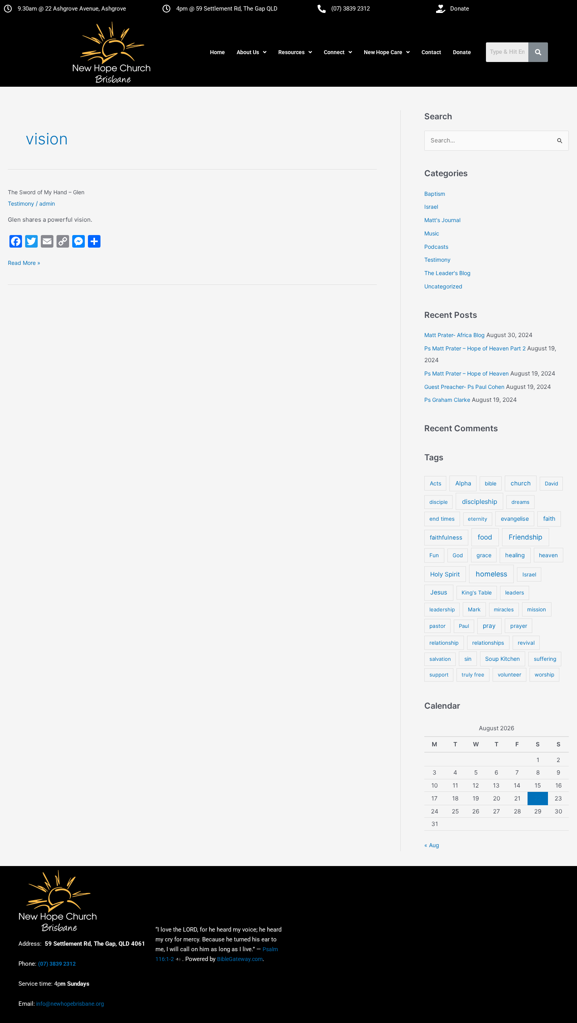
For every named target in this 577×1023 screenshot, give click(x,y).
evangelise (515, 518)
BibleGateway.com (240, 959)
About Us (248, 52)
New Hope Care (383, 52)
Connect (334, 52)
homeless (491, 574)
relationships (488, 643)
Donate (462, 52)
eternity (477, 519)
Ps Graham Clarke (447, 399)
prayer (518, 625)
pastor (437, 626)
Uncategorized (443, 286)
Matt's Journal (442, 220)
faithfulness (446, 537)
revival (526, 643)
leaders (514, 592)
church (521, 483)
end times (442, 519)
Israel (431, 206)
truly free (473, 674)
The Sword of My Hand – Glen (46, 192)
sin (467, 658)
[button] (251, 52)
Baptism (434, 193)
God (458, 555)
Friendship (525, 537)
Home (217, 52)
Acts (435, 483)
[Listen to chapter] (178, 959)
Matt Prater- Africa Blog (454, 335)
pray (489, 625)
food (485, 537)
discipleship (479, 501)
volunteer (509, 674)
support (439, 674)
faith (549, 518)
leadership (442, 609)
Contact (431, 52)
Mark (474, 609)
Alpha (463, 483)
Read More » (24, 262)
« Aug (431, 845)
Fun (434, 555)
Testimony (21, 203)
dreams (520, 502)
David (551, 483)
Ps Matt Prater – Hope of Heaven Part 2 (475, 348)
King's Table (477, 592)
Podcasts (436, 246)
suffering (545, 659)
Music (431, 233)
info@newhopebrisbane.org (69, 1004)
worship (544, 674)
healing (515, 555)
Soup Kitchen (502, 658)
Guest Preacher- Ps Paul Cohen (464, 386)
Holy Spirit (445, 574)
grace (484, 555)
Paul (464, 626)
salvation (440, 659)
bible (491, 483)
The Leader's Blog (447, 273)
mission (536, 609)
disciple (438, 502)
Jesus (438, 592)
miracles (504, 609)
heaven (548, 555)
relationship (443, 643)
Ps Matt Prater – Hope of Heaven (466, 373)
